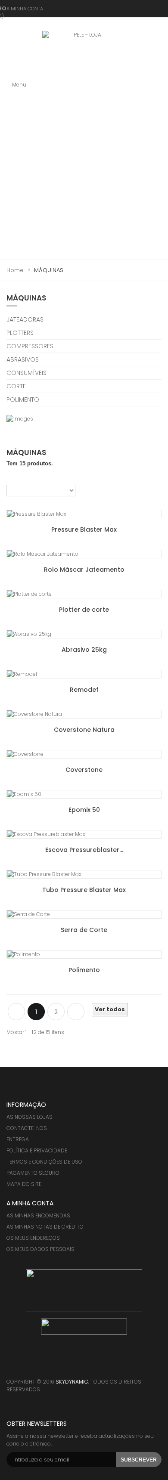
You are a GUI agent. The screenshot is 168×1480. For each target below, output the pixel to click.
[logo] (84, 1290)
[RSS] (47, 1365)
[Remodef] (84, 674)
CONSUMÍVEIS (26, 372)
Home (15, 270)
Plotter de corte (84, 609)
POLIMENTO (22, 399)
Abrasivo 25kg (84, 649)
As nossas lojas (29, 1117)
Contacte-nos (26, 1128)
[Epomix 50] (84, 794)
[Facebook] (12, 1365)
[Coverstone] (84, 754)
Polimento (84, 970)
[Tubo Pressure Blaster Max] (84, 874)
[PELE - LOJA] (84, 52)
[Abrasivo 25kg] (84, 634)
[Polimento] (84, 954)
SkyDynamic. (73, 1381)
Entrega (17, 1139)
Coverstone (84, 769)
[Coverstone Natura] (84, 714)
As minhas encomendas (38, 1215)
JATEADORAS (25, 319)
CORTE (16, 386)
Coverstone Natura (84, 729)
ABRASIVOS (22, 359)
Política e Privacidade (36, 1150)
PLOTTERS (20, 332)
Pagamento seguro (32, 1173)
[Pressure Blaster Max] (84, 514)
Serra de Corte (84, 930)
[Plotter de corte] (84, 594)
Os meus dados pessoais (40, 1249)
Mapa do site (23, 1184)
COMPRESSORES (29, 346)
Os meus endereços (33, 1238)
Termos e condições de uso (44, 1161)
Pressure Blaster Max (84, 529)
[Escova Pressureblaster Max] (84, 834)
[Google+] (64, 1365)
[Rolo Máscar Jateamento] (84, 554)
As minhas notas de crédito (45, 1226)
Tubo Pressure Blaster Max (84, 890)
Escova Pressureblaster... (84, 849)
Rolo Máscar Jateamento (84, 569)
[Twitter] (30, 1365)
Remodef (84, 689)
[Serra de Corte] (84, 914)
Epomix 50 (84, 809)
